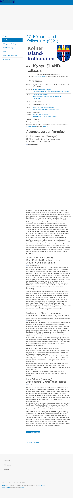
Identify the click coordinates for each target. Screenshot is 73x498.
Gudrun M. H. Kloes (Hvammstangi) (43, 107)
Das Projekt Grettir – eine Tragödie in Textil (46, 109)
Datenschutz (7, 465)
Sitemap (6, 469)
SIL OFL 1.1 (23, 487)
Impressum (7, 460)
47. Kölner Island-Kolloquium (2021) (42, 38)
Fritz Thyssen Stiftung (39, 76)
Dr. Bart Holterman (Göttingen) (42, 90)
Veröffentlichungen (8, 48)
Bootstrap (4, 485)
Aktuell (5, 36)
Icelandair (45, 127)
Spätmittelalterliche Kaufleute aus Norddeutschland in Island (51, 91)
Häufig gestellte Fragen (10, 44)
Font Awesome (6, 487)
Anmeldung (6, 59)
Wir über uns (7, 40)
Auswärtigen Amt (31, 127)
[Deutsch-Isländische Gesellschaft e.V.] (7, 1)
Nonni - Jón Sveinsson (10, 56)
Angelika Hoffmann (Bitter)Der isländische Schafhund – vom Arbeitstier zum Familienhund (47, 96)
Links (4, 52)
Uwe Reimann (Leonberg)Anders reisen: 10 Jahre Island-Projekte (45, 115)
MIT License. (41, 485)
